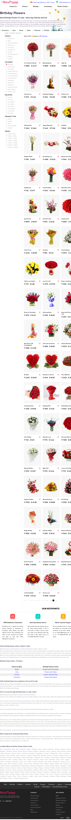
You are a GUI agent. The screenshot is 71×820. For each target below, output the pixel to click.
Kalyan (50, 761)
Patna (46, 770)
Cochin (61, 753)
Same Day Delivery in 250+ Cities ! (44, 2)
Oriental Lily (11, 50)
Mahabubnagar (25, 766)
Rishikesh (17, 772)
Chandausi (24, 753)
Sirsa (27, 774)
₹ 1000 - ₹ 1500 (12, 138)
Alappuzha (23, 749)
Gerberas (37, 30)
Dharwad (49, 755)
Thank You (11, 85)
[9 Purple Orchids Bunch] (33, 88)
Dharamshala (36, 755)
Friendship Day (12, 73)
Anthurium (11, 38)
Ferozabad (3, 757)
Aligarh (29, 749)
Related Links (34, 812)
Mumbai (7, 768)
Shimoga (12, 774)
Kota (61, 763)
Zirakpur (10, 778)
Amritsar (63, 749)
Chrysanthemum (13, 54)
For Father (11, 104)
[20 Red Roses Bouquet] (51, 400)
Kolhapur (46, 763)
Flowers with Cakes (51, 672)
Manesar (57, 766)
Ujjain (40, 776)
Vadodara (52, 776)
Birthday (36, 6)
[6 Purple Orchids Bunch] (33, 182)
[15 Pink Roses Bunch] (33, 119)
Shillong (2, 774)
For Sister (11, 106)
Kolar (41, 763)
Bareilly (15, 751)
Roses (21, 30)
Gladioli (10, 59)
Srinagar (42, 774)
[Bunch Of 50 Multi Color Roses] (33, 244)
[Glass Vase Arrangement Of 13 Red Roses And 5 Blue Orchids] (51, 431)
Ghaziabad (37, 757)
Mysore (20, 768)
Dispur (66, 755)
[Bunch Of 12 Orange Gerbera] (51, 244)
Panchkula (9, 770)
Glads (29, 30)
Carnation (11, 47)
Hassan (21, 759)
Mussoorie (14, 768)
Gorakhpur (47, 757)
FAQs (57, 796)
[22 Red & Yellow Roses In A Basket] (51, 88)
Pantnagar (20, 770)
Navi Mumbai (64, 768)
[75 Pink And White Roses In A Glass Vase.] (51, 556)
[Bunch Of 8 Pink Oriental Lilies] (33, 556)
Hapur (10, 759)
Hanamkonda (4, 759)
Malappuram (40, 766)
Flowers (25, 6)
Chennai (46, 753)
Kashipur (20, 763)
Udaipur (31, 776)
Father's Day (11, 91)
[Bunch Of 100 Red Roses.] (51, 275)
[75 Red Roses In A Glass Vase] (33, 57)
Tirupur (14, 776)
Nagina (36, 768)
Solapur (31, 774)
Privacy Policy (59, 807)
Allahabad (35, 749)
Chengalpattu (40, 753)
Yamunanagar (4, 778)
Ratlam (7, 772)
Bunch (10, 119)
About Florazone (35, 796)
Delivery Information (61, 800)
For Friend (11, 111)
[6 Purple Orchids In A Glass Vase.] (51, 213)
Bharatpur (42, 751)
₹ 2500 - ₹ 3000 (12, 145)
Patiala (42, 770)
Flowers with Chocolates (50, 669)
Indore (62, 759)
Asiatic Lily (11, 45)
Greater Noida (55, 757)
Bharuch (48, 751)
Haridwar (15, 759)
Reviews (43, 36)
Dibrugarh (55, 755)
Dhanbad (29, 755)
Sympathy (11, 80)
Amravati (57, 749)
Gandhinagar (17, 757)
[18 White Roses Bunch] (33, 462)
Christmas (11, 69)
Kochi (31, 763)
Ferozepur (10, 757)
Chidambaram (54, 753)
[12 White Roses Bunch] (33, 431)
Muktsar (2, 768)
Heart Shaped (12, 126)
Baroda (25, 751)
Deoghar (12, 755)
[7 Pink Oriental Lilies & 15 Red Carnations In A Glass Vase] (33, 493)
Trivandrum (25, 776)
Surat (47, 774)
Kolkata (52, 763)
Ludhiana (2, 766)
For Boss (10, 113)
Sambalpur (65, 772)
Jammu (2, 761)
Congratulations (13, 71)
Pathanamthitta (28, 770)
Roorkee (28, 772)
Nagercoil (30, 768)
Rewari (12, 772)
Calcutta (13, 753)
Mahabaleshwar (16, 766)
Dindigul (61, 755)
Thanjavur (56, 774)
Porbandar (65, 770)
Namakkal (47, 768)
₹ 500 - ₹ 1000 (12, 136)
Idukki (58, 759)
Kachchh (35, 761)
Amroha (68, 749)
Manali (47, 766)
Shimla (7, 774)
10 (53, 600)
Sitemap (58, 805)
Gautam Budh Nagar (27, 757)
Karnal (9, 763)
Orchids (46, 30)
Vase (9, 123)
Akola (17, 749)
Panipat (14, 770)
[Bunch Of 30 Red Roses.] (33, 400)
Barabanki (9, 751)
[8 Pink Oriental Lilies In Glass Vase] (51, 57)
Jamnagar (8, 761)
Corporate (58, 814)
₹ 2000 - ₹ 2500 (12, 143)
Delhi (8, 755)
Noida (35, 784)
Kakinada (41, 761)
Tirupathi (9, 776)
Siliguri (23, 774)
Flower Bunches (58, 30)
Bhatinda (54, 751)
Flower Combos (62, 6)
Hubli (46, 759)
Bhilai (59, 751)
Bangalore (3, 751)
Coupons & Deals (60, 812)
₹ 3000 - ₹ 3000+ (13, 147)
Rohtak (23, 772)
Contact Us (13, 6)
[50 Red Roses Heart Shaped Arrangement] (33, 369)
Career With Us (34, 800)
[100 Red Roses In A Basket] (51, 587)
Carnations (5, 30)
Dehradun (3, 755)
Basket (10, 121)
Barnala (20, 751)
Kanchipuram (56, 761)
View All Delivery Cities (60, 787)
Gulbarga (62, 757)
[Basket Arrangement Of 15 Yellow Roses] (33, 275)
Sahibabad (53, 772)
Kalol (46, 761)
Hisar (24, 759)
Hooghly (29, 759)
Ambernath (51, 749)
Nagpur (41, 768)
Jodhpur (29, 761)
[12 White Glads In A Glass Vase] (33, 151)
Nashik (58, 768)
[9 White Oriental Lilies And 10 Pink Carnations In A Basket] (51, 151)
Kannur (68, 761)
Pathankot (36, 770)
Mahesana (33, 766)
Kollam (57, 763)
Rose (9, 41)
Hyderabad (52, 759)
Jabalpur (67, 759)
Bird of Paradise (12, 43)
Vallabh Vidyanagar (61, 776)
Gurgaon (43, 784)
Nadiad (25, 768)
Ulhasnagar (46, 776)
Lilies (14, 30)
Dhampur (23, 755)
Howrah (42, 759)
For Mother (11, 102)
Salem (59, 772)
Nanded (53, 768)
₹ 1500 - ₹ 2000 (12, 140)
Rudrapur (40, 772)
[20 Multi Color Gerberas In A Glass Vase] (33, 587)
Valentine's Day (12, 87)
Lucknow (28, 784)
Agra (1, 749)
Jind (25, 761)
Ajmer (13, 749)
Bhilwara (63, 751)
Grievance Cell (34, 798)
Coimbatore (66, 753)
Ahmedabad (7, 749)
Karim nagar (3, 763)
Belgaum (36, 751)
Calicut (19, 753)
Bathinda (30, 751)
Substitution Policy (60, 798)
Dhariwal (43, 755)
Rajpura (2, 772)
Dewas (18, 755)
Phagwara (51, 770)
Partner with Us (35, 805)
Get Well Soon (12, 78)
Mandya (52, 766)
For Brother (11, 108)
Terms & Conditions (36, 807)
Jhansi (21, 761)
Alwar (40, 749)
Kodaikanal (36, 763)
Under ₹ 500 (11, 134)
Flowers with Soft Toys (51, 674)
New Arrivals (11, 89)
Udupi (36, 776)
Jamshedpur (15, 761)
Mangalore (64, 766)
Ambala (44, 749)
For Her (10, 97)
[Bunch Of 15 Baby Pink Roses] (51, 462)
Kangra (63, 761)
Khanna (26, 763)
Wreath (10, 128)
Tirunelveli (3, 776)
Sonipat (37, 774)
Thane (51, 774)
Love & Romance (13, 76)
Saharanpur (46, 772)
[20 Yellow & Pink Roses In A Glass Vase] (51, 182)
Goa (42, 757)
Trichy (19, 776)
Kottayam (66, 763)
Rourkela (33, 772)
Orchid (10, 52)
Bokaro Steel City (5, 753)
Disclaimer (58, 810)
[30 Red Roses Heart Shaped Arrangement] (51, 369)
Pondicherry (58, 770)
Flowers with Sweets (50, 677)
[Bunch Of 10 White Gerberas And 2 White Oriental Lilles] (51, 306)
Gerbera (10, 56)
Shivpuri (18, 774)
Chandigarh (31, 753)
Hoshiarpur (36, 759)
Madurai (8, 766)
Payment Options (60, 803)
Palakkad (2, 770)
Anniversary (48, 6)
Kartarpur (15, 763)
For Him (10, 99)
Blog (32, 810)
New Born (11, 82)
